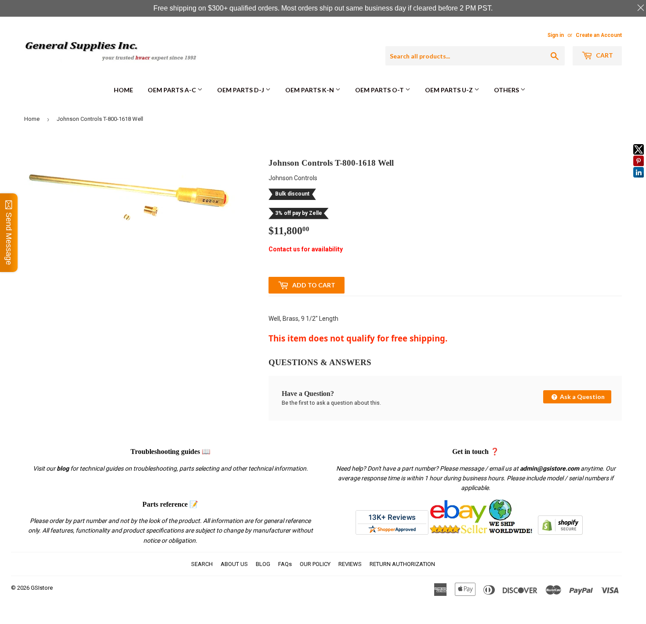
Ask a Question (582, 396)
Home (123, 90)
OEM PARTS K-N (310, 90)
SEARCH (202, 564)
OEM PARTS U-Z (449, 90)
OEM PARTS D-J (241, 90)
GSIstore (42, 587)
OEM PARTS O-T (380, 90)
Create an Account (599, 35)
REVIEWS (350, 564)
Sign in (556, 35)
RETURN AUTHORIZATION (402, 564)
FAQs (285, 564)
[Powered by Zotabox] (638, 181)
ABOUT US (234, 564)
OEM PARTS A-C (172, 90)
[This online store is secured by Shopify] (560, 532)
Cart (604, 55)
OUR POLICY (315, 564)
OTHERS (507, 90)
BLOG (263, 564)
